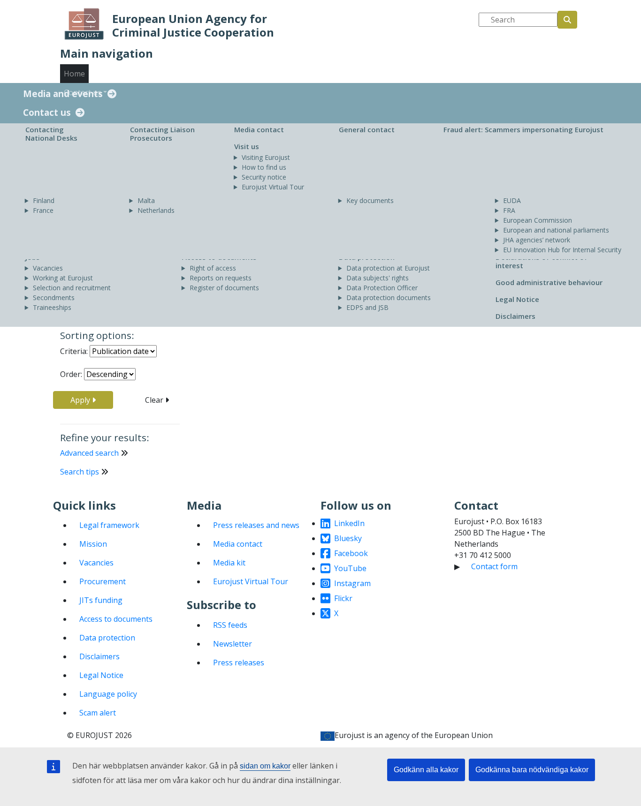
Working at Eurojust (63, 277)
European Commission (537, 220)
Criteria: (74, 351)
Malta (146, 200)
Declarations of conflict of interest (542, 261)
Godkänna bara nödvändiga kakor (531, 770)
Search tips (79, 472)
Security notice (264, 177)
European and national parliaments (556, 230)
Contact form (494, 566)
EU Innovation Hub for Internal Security (562, 249)
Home (74, 73)
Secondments (54, 297)
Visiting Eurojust (266, 157)
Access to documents (116, 619)
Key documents (370, 200)
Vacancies (48, 268)
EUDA (512, 200)
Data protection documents (388, 297)
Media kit (229, 562)
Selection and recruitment (72, 287)
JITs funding (100, 600)
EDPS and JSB (367, 307)
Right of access (213, 268)
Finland (43, 200)
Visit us (246, 146)
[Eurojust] (84, 24)
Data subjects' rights (377, 277)
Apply (81, 400)
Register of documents (224, 287)
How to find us (264, 167)
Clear (155, 400)
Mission (93, 544)
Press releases (238, 662)
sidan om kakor (265, 766)
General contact (367, 129)
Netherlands (156, 210)
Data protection (107, 638)
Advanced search (89, 453)
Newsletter (232, 644)
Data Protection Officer (382, 287)
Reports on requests (221, 277)
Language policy (108, 694)
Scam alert (97, 713)
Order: (71, 374)
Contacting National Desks (51, 134)
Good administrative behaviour (549, 282)
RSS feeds (230, 625)
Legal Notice (517, 299)
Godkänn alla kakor (426, 770)
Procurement (102, 581)
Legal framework (109, 525)
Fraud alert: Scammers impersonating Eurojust (523, 129)
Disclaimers (515, 316)
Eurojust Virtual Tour (273, 186)
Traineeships (52, 307)
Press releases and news (256, 525)
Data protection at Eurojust (388, 268)
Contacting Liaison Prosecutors (162, 134)
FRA (509, 210)
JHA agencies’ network (536, 239)
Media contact (259, 129)
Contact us (47, 112)
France (43, 210)
